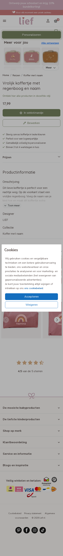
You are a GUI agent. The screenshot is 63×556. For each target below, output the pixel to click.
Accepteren (31, 297)
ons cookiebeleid (33, 288)
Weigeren (32, 305)
